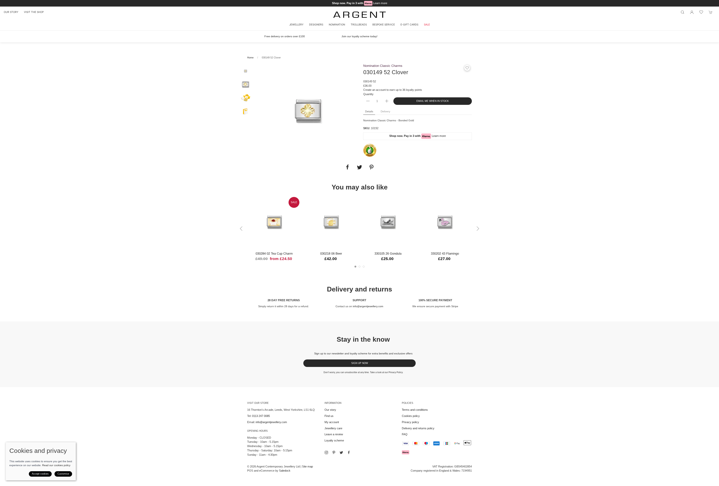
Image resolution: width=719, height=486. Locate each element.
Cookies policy (411, 415)
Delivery (385, 111)
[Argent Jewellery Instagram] (326, 452)
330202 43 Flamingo (445, 253)
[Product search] (682, 12)
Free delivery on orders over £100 (284, 36)
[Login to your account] (692, 12)
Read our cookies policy (56, 465)
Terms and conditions (415, 409)
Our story (11, 11)
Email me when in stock (432, 101)
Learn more (380, 3)
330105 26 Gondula (387, 253)
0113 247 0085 (261, 415)
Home (250, 57)
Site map (307, 466)
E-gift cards (409, 24)
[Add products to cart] (710, 12)
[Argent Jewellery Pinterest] (334, 452)
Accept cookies (40, 473)
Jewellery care (333, 428)
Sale (427, 24)
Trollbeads (359, 24)
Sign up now (359, 363)
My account (331, 422)
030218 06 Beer (331, 253)
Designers (316, 24)
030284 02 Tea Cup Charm (274, 253)
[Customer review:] (369, 150)
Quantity (368, 94)
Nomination (337, 24)
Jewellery (296, 24)
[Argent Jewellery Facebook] (349, 452)
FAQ (404, 434)
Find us (328, 415)
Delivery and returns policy (418, 428)
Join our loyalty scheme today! (359, 36)
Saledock (284, 470)
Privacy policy (410, 422)
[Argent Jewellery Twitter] (341, 452)
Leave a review (333, 434)
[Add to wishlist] (701, 12)
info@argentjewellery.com (368, 306)
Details (369, 111)
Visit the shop (34, 11)
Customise (63, 473)
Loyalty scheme (334, 440)
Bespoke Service (383, 24)
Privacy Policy (396, 372)
